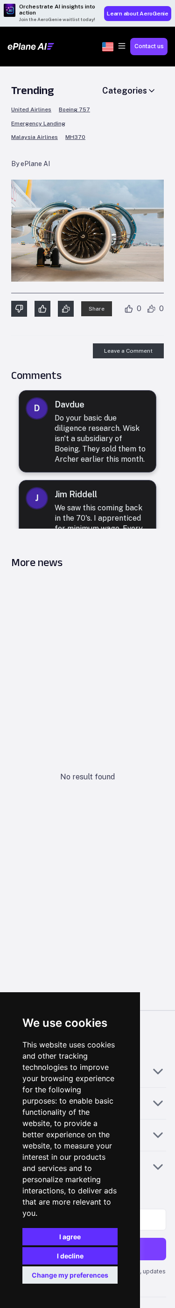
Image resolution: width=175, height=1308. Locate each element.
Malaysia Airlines (34, 137)
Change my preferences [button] (70, 1275)
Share (97, 308)
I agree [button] (70, 1237)
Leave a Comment (128, 351)
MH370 (75, 137)
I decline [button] (70, 1256)
